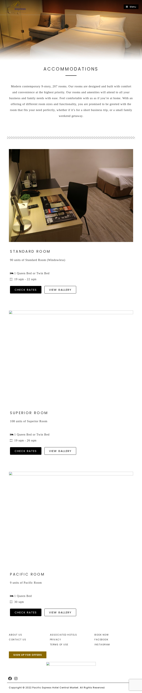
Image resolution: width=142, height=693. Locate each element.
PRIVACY (55, 639)
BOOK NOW (101, 634)
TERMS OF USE (59, 644)
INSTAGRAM (102, 644)
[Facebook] (10, 678)
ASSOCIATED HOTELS (63, 634)
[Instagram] (16, 678)
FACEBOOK (101, 639)
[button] (60, 289)
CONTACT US (17, 639)
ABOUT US (15, 634)
